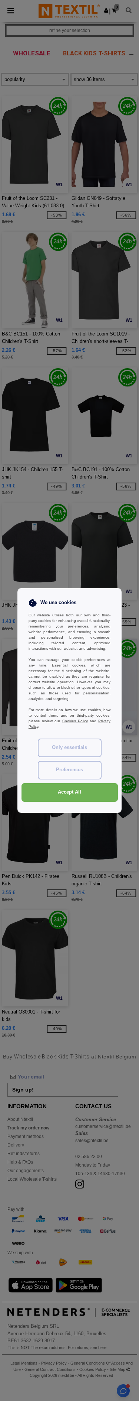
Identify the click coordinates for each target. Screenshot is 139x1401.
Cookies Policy (75, 721)
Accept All (69, 792)
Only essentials (69, 747)
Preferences (69, 769)
